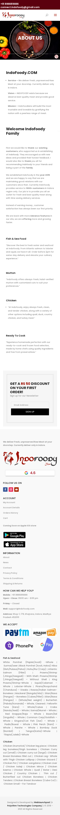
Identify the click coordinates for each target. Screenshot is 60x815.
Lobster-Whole (22, 686)
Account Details (11, 507)
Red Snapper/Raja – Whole (23, 713)
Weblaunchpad (42, 802)
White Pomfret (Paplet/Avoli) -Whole (28, 662)
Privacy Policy (10, 573)
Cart (5, 518)
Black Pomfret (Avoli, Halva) (35, 665)
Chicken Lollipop (25, 759)
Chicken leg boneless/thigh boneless (30, 747)
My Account (9, 502)
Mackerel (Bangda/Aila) (29, 693)
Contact (7, 567)
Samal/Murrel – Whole (43, 710)
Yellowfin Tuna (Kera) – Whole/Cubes (30, 705)
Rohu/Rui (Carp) (36, 669)
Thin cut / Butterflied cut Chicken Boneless (30, 775)
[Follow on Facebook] (5, 489)
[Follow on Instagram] (11, 489)
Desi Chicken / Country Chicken (30, 771)
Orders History (10, 512)
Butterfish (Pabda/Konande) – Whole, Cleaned (30, 702)
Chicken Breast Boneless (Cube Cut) (35, 780)
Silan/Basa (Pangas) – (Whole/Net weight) (30, 698)
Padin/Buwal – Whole (17, 724)
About (6, 557)
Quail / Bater (41, 769)
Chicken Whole (22, 769)
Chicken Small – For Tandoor (20, 783)
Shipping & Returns (12, 583)
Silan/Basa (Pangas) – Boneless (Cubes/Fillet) (30, 695)
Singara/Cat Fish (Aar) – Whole (34, 720)
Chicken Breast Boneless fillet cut (30, 754)
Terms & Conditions (13, 578)
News (6, 562)
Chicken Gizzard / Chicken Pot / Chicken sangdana (30, 761)
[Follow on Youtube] (16, 489)
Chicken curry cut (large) (31, 752)
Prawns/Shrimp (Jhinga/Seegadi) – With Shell (30, 674)
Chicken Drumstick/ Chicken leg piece (24, 745)
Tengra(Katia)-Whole (38, 731)
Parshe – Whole (25, 727)
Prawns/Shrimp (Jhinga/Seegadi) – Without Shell (30, 677)
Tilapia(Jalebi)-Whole (16, 734)
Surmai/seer (11, 665)
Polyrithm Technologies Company (24, 805)
